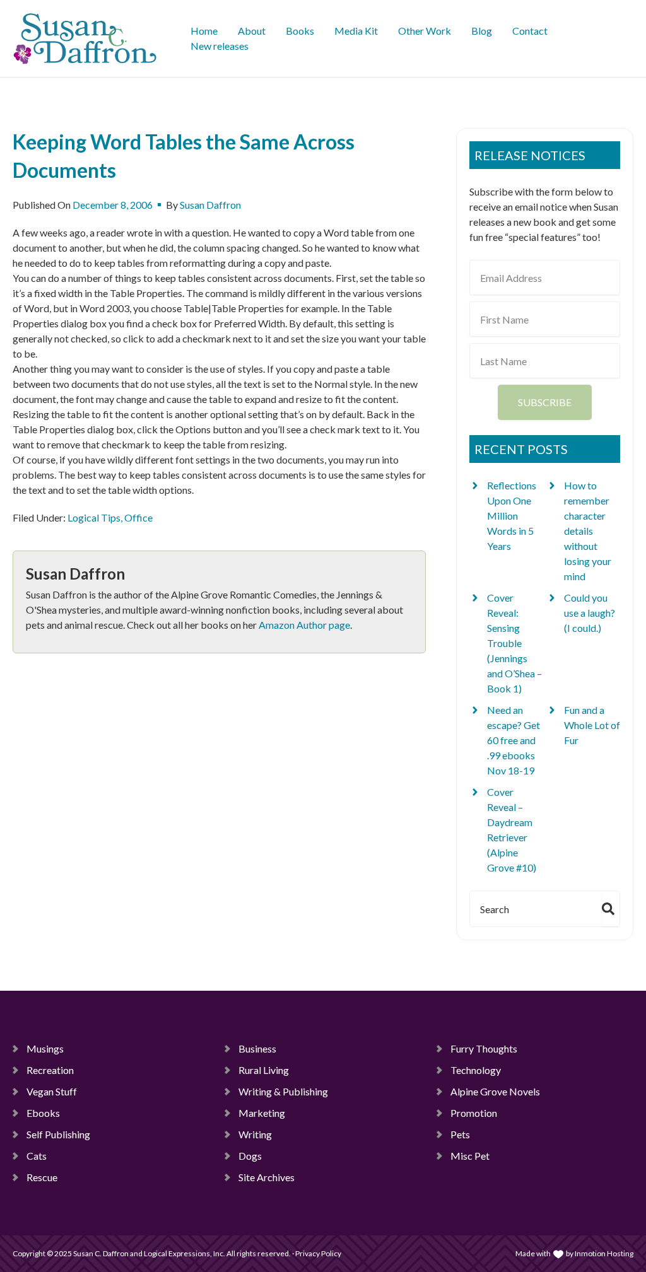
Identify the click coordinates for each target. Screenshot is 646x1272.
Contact (530, 31)
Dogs (250, 1156)
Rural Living (263, 1070)
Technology (475, 1070)
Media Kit (356, 31)
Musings (45, 1048)
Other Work (424, 31)
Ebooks (43, 1113)
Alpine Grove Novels (495, 1091)
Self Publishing (58, 1134)
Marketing (261, 1113)
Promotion (473, 1113)
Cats (36, 1156)
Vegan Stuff (51, 1091)
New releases (220, 46)
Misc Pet (470, 1156)
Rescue (41, 1177)
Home (204, 31)
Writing (255, 1134)
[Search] (611, 908)
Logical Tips (94, 517)
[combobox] (533, 908)
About (252, 31)
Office (138, 517)
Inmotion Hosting (604, 1253)
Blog (481, 31)
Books (300, 31)
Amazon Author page (304, 625)
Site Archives (266, 1177)
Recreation (50, 1070)
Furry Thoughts (483, 1048)
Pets (460, 1134)
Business (257, 1048)
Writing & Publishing (283, 1091)
